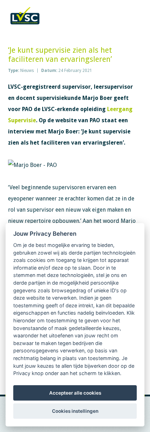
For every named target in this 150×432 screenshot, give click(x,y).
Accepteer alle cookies (75, 393)
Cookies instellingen (75, 411)
